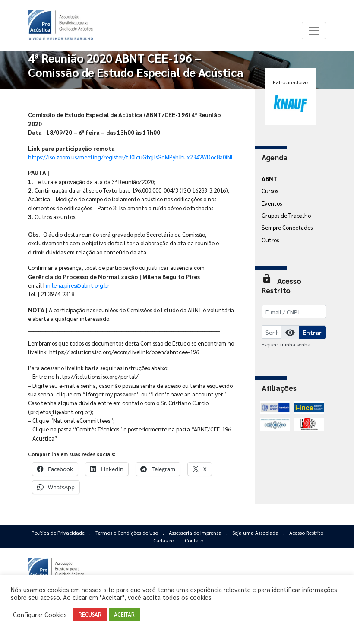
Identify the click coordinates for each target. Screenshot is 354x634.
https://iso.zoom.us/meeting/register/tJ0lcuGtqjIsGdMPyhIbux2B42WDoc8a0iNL (131, 157)
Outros (270, 240)
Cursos (270, 190)
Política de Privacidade (59, 532)
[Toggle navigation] (314, 30)
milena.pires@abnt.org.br (78, 285)
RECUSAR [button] (90, 614)
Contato (194, 540)
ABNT (270, 178)
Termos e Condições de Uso (127, 532)
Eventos (272, 203)
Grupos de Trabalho (286, 215)
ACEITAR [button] (124, 614)
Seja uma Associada (256, 532)
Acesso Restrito (306, 532)
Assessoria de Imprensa (196, 532)
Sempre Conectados (287, 227)
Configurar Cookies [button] (40, 614)
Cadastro (164, 540)
